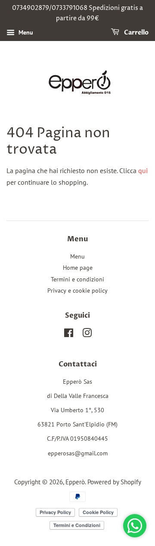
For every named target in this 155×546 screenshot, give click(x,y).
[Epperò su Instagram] (87, 334)
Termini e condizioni (77, 279)
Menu (25, 32)
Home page (78, 267)
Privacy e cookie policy (77, 290)
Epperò (75, 481)
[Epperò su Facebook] (69, 334)
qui (143, 170)
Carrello (136, 32)
